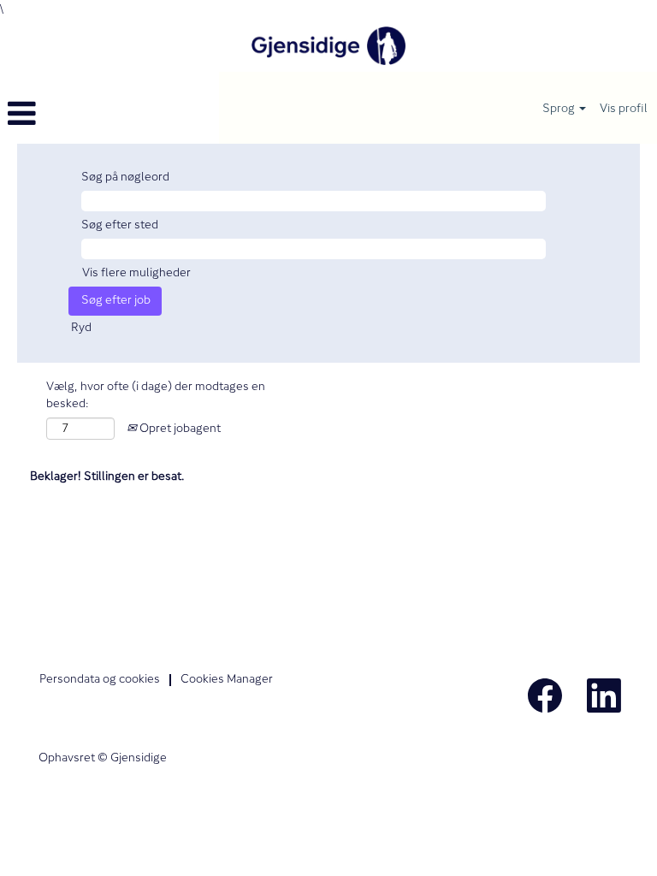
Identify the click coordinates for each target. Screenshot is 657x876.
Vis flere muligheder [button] (136, 273)
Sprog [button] (559, 108)
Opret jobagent (179, 429)
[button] (109, 114)
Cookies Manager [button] (227, 680)
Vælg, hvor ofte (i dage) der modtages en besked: (155, 396)
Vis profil (624, 108)
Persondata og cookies (99, 680)
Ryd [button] (81, 328)
